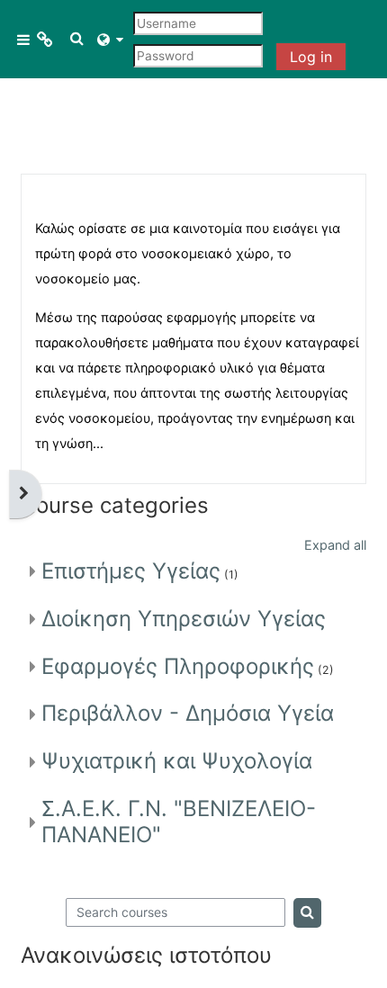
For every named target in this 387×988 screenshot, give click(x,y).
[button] (77, 39)
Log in (311, 57)
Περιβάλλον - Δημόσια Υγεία (187, 713)
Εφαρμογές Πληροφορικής (177, 666)
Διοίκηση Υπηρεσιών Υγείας (183, 619)
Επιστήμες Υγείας (130, 571)
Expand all (335, 544)
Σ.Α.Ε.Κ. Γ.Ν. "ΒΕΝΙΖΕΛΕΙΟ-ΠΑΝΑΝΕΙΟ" (178, 821)
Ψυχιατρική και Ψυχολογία (176, 761)
